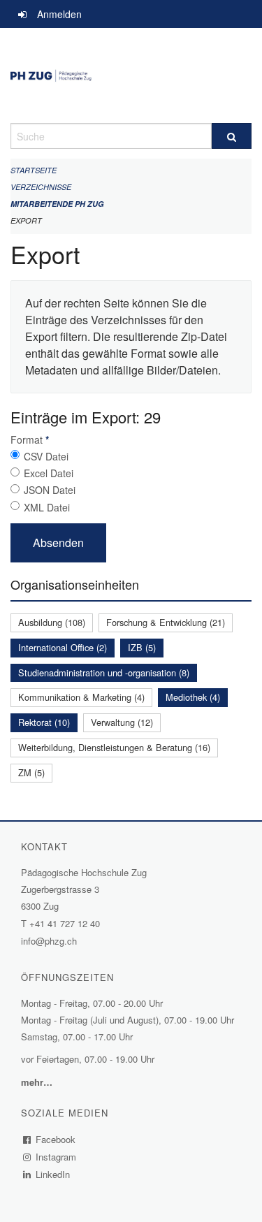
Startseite (33, 170)
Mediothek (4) (193, 697)
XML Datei (47, 507)
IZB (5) (142, 647)
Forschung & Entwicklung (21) (165, 622)
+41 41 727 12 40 (64, 923)
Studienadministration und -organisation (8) (103, 672)
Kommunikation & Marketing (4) (81, 697)
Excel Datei (48, 473)
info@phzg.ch (49, 940)
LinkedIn (53, 1174)
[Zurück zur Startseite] (131, 75)
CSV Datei (46, 456)
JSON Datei (49, 490)
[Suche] (232, 136)
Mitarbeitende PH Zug (57, 203)
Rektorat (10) (44, 722)
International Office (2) (62, 647)
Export (26, 220)
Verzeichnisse (40, 187)
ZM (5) (31, 772)
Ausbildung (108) (51, 622)
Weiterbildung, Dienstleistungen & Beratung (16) (114, 747)
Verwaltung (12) (122, 722)
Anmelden (59, 14)
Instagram (56, 1156)
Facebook (56, 1139)
